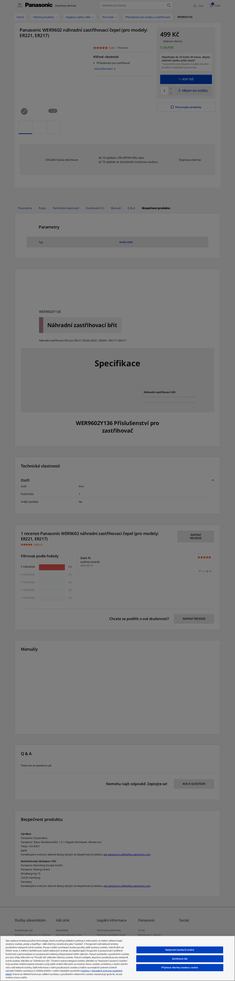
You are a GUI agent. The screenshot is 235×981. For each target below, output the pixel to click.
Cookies (85, 970)
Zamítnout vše (180, 958)
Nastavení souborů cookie (179, 949)
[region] (117, 958)
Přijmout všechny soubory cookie (179, 967)
